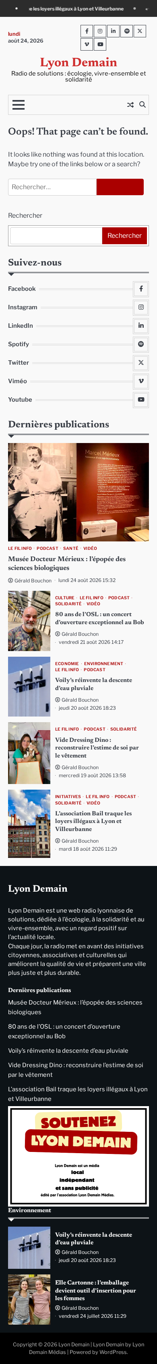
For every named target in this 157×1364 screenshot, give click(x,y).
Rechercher (25, 215)
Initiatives (68, 796)
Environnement (104, 664)
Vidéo (90, 548)
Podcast (47, 548)
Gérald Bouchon (33, 581)
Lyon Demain (78, 63)
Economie (67, 664)
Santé (70, 548)
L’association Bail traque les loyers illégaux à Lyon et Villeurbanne (93, 822)
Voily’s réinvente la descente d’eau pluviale (68, 1050)
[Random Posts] (130, 105)
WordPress (113, 1352)
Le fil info (20, 548)
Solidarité (68, 604)
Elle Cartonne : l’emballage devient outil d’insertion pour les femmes (95, 1291)
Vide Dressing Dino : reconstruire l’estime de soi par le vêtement (97, 748)
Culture (64, 598)
